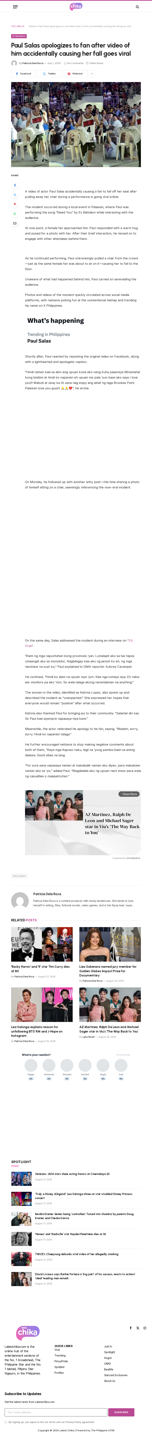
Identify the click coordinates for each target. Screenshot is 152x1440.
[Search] (137, 7)
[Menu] (15, 7)
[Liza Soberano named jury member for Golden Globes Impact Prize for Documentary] (110, 944)
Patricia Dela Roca (32, 63)
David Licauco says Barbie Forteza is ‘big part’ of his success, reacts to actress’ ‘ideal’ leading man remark (85, 1276)
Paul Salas (19, 875)
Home (32, 26)
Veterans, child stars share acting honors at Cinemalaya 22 (72, 1174)
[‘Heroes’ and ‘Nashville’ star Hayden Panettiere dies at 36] (21, 1239)
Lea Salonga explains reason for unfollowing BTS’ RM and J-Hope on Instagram (36, 1031)
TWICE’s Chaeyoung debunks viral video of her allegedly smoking (76, 1254)
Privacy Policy (73, 1422)
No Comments (75, 63)
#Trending (19, 36)
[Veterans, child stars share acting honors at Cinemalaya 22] (21, 1179)
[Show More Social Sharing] (91, 73)
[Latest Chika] (76, 7)
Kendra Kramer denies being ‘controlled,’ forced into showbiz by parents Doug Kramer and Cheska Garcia (84, 1216)
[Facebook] (15, 185)
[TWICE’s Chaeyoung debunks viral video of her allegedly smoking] (21, 1259)
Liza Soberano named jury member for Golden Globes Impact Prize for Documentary (108, 971)
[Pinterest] (15, 204)
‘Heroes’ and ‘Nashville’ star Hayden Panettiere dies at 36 (70, 1234)
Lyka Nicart (89, 1036)
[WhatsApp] (15, 213)
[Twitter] (15, 194)
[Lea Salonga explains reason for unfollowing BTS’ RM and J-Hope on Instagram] (42, 1004)
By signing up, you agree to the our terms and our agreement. (51, 1422)
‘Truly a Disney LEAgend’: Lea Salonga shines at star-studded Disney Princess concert (83, 1196)
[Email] (15, 223)
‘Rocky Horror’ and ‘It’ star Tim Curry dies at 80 (40, 969)
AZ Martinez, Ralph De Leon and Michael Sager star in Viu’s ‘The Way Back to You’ (109, 1029)
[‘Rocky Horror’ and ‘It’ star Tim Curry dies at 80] (42, 944)
